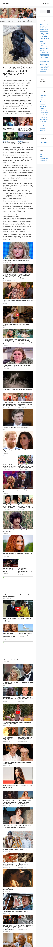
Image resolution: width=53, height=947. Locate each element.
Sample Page (46, 3)
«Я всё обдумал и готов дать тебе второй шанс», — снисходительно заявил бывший (44, 28)
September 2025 (44, 119)
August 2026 (43, 95)
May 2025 (42, 128)
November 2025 (44, 115)
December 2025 (44, 112)
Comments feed (44, 158)
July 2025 (42, 123)
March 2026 (43, 106)
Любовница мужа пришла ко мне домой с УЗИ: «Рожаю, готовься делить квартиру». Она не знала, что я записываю (45, 66)
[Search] (48, 11)
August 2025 (43, 121)
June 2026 (42, 99)
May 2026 (42, 101)
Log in (41, 154)
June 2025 (42, 126)
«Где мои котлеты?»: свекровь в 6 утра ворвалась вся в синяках (44, 47)
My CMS (6, 3)
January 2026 (43, 110)
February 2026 (43, 108)
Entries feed (43, 156)
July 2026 (42, 97)
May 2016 (42, 130)
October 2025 (43, 117)
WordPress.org (43, 160)
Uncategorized (43, 142)
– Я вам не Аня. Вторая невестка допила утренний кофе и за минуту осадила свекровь (45, 56)
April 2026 (42, 104)
